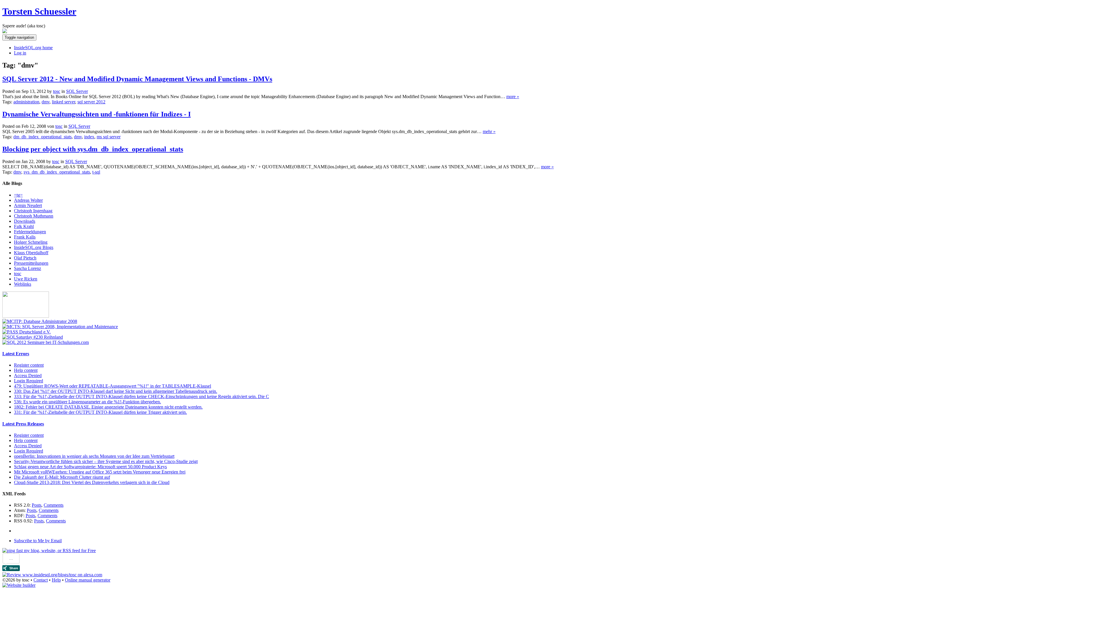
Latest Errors (15, 353)
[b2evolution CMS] (19, 585)
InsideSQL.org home (33, 47)
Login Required (28, 380)
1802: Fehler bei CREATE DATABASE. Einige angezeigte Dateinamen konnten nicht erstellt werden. (108, 406)
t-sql (96, 171)
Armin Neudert (28, 205)
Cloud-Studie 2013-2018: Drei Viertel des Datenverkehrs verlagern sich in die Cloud (91, 482)
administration (26, 101)
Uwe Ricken (25, 278)
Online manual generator (87, 579)
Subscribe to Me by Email (38, 540)
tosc (17, 273)
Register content (29, 365)
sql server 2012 (91, 101)
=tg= (18, 194)
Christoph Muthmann (33, 215)
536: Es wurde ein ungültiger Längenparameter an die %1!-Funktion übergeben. (87, 401)
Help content (26, 370)
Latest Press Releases (23, 423)
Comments (53, 505)
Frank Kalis (25, 236)
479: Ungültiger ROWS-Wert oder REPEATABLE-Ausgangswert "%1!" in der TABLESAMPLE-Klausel (112, 386)
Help (56, 579)
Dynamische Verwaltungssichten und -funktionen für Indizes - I (96, 114)
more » (512, 96)
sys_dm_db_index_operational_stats (57, 171)
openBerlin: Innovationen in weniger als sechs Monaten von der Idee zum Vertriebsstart (94, 456)
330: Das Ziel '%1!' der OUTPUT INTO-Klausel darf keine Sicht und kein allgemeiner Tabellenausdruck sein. (115, 391)
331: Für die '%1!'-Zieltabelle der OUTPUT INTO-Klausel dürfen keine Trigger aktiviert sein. (100, 412)
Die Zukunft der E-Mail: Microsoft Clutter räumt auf (62, 477)
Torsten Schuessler (39, 11)
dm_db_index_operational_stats (42, 136)
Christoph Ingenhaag (33, 210)
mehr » (489, 131)
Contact (40, 579)
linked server (63, 101)
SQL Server (77, 91)
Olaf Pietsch (25, 257)
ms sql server (109, 136)
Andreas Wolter (28, 200)
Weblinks (22, 284)
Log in (20, 52)
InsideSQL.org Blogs (33, 247)
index (89, 136)
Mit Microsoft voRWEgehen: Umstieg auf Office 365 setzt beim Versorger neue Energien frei (99, 471)
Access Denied (28, 375)
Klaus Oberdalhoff (31, 252)
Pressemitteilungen (31, 263)
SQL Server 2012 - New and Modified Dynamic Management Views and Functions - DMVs (137, 79)
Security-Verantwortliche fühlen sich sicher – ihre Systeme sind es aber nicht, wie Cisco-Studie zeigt (106, 461)
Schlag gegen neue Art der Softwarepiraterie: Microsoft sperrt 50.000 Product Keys (90, 466)
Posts (36, 505)
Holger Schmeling (30, 242)
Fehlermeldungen (30, 231)
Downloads (24, 221)
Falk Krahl (24, 226)
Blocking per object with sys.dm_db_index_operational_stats (92, 149)
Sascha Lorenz (27, 268)
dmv (45, 101)
